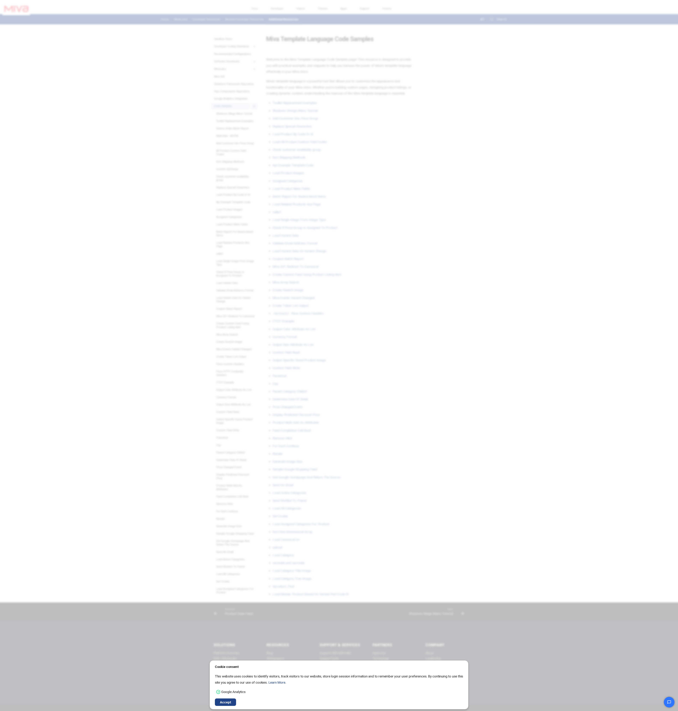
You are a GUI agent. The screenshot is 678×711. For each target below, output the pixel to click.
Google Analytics (233, 692)
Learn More (276, 682)
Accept (225, 702)
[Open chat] (669, 702)
